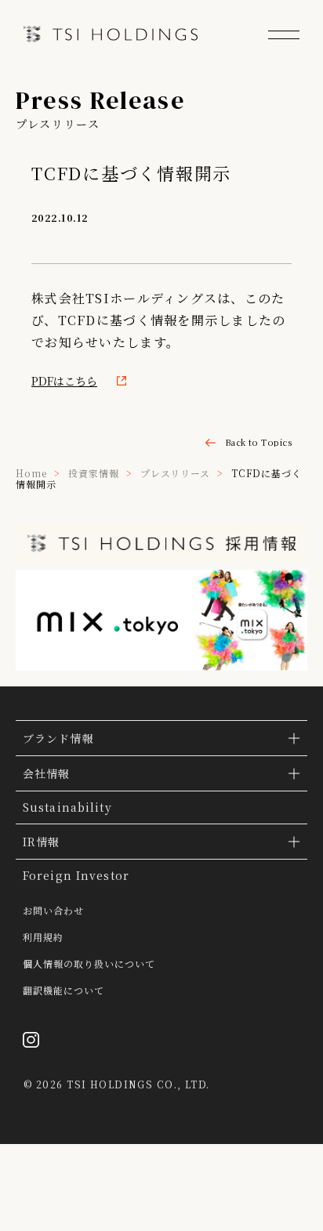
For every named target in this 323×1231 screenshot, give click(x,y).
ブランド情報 (58, 738)
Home (31, 473)
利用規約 (43, 937)
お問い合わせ (53, 910)
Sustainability (67, 807)
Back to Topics (258, 442)
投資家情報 (93, 473)
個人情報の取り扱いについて (88, 964)
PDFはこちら (64, 380)
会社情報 (46, 773)
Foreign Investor (76, 875)
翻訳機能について (63, 990)
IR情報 (41, 841)
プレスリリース (175, 473)
